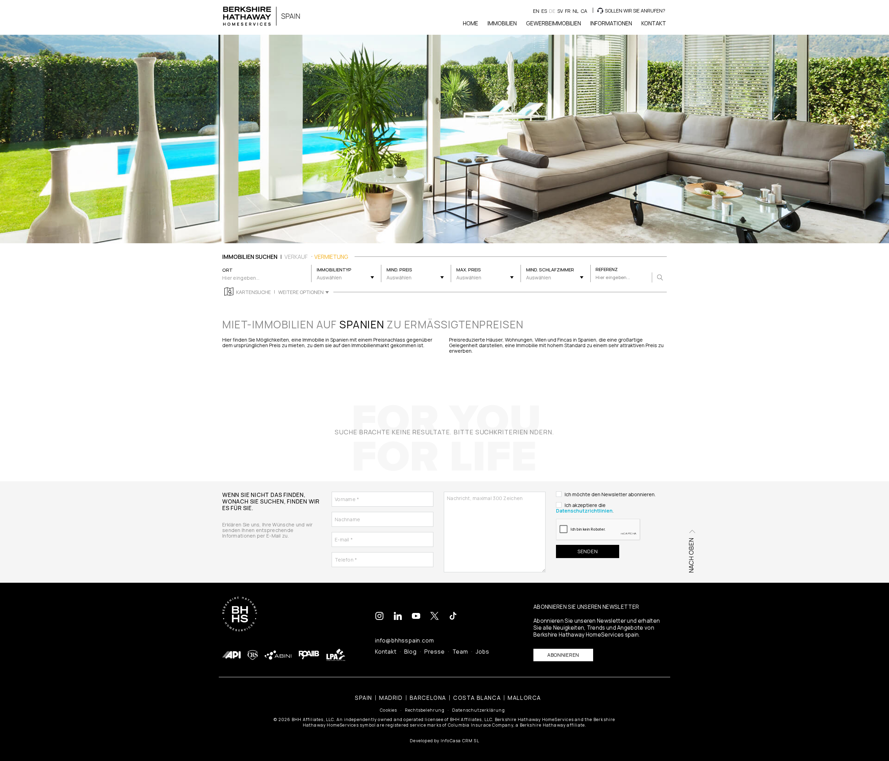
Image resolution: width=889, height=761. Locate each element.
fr (568, 11)
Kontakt (386, 651)
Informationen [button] (611, 23)
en (536, 11)
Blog (410, 651)
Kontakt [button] (653, 23)
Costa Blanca (477, 698)
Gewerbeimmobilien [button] (553, 23)
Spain (363, 698)
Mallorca (524, 698)
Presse (434, 651)
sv (560, 11)
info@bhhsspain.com (404, 640)
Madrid (391, 698)
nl (576, 11)
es (544, 11)
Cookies (388, 710)
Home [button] (470, 23)
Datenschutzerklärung (478, 710)
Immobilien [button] (502, 23)
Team (460, 651)
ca (584, 11)
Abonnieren (563, 655)
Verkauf (296, 257)
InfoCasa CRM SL (460, 741)
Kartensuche (253, 292)
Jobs (482, 651)
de (552, 11)
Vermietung (331, 257)
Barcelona (428, 698)
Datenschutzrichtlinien (584, 510)
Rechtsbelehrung (424, 710)
